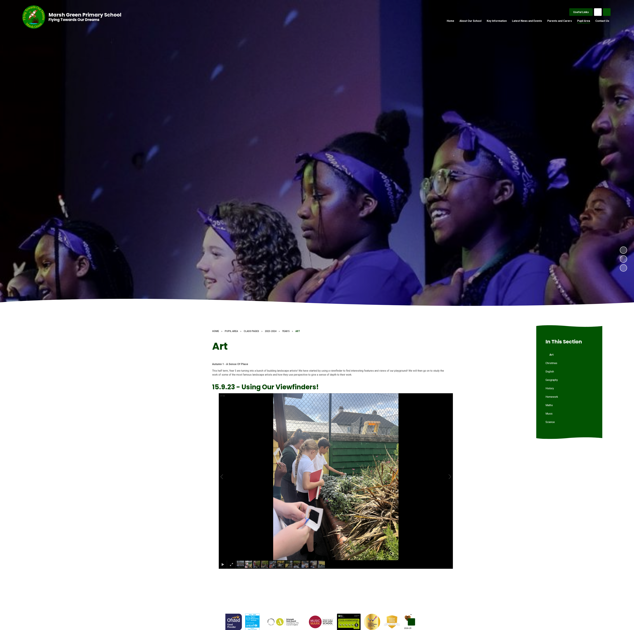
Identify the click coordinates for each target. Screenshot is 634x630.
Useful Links (581, 12)
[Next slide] (411, 622)
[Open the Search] (607, 12)
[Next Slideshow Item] (623, 250)
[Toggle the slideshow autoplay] (623, 268)
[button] (225, 477)
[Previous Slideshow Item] (623, 259)
